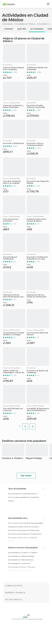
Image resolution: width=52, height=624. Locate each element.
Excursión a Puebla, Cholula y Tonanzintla (36, 106)
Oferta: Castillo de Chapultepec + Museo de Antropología (13, 372)
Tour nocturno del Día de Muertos (37, 334)
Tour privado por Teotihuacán (10, 258)
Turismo (8, 29)
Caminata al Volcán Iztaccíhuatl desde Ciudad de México (14, 296)
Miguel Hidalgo (34, 458)
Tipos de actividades (17, 488)
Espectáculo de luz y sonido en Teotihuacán (36, 296)
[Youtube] (32, 609)
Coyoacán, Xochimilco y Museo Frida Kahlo (13, 106)
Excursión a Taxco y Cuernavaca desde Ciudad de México (35, 144)
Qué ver (21, 29)
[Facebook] (22, 609)
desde (5, 75)
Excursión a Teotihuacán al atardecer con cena (37, 258)
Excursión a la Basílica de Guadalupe (37, 372)
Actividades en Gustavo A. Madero (23, 552)
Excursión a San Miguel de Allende (38, 182)
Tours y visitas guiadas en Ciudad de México (23, 499)
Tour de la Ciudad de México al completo (12, 182)
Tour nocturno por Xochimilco (11, 220)
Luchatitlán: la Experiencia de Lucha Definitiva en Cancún (38, 409)
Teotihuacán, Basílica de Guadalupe (37, 68)
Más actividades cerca (17, 518)
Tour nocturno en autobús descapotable (25, 523)
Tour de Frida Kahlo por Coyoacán (13, 409)
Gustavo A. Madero (12, 458)
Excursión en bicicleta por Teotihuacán (24, 534)
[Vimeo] (29, 609)
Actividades (36, 29)
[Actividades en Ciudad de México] (33, 426)
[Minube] (9, 4)
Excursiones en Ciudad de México (22, 494)
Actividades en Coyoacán (19, 563)
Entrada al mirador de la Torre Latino (23, 527)
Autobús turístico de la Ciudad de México (36, 220)
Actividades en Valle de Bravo (21, 560)
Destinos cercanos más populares (24, 441)
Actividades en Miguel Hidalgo (21, 556)
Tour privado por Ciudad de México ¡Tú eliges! (13, 334)
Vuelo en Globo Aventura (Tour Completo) (13, 68)
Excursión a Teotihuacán (13, 143)
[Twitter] (25, 609)
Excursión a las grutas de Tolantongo (23, 530)
